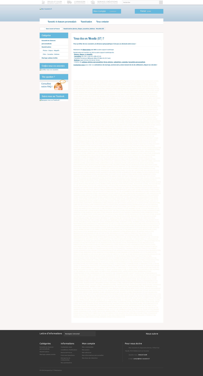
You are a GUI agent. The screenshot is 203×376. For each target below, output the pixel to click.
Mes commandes (87, 347)
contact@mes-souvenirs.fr (141, 358)
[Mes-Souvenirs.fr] (59, 12)
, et (83, 54)
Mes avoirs (85, 350)
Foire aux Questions (68, 355)
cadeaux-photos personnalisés (92, 62)
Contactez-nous (79, 65)
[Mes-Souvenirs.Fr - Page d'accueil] (43, 21)
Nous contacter (102, 21)
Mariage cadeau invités (50, 58)
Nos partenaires (66, 362)
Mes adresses (86, 352)
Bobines (77, 60)
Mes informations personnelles (93, 355)
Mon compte (88, 343)
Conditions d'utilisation (69, 350)
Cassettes (77, 56)
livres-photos (108, 62)
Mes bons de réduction (90, 358)
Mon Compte (100, 11)
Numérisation (86, 21)
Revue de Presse (66, 352)
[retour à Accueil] (42, 28)
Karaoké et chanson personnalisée (62, 21)
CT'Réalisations (57, 370)
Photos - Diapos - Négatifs (51, 50)
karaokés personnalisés (137, 62)
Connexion (113, 11)
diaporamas (86, 49)
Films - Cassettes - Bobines (51, 54)
